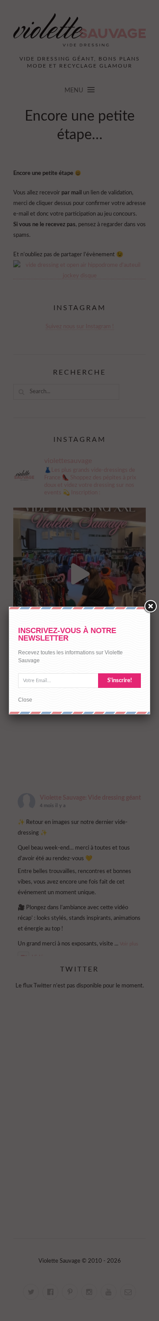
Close (25, 700)
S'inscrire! (119, 680)
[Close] (150, 607)
